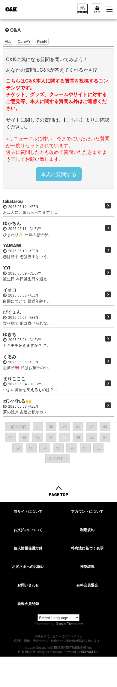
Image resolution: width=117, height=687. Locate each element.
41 (78, 426)
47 (51, 437)
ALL (8, 41)
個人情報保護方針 (28, 548)
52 (18, 448)
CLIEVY (24, 41)
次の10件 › (58, 458)
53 (31, 448)
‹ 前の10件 (17, 426)
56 (72, 448)
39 (51, 426)
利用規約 (87, 529)
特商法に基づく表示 (87, 548)
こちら (73, 119)
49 (78, 437)
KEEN (42, 41)
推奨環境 (87, 566)
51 (105, 437)
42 (91, 426)
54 (45, 448)
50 (91, 437)
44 (10, 437)
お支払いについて (28, 529)
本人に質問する (58, 174)
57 (85, 448)
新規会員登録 (28, 603)
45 (24, 437)
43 (105, 426)
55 (58, 448)
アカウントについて (87, 511)
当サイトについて (28, 511)
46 (37, 437)
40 (64, 426)
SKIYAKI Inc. (90, 652)
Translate (75, 623)
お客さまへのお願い (28, 566)
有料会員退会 (87, 585)
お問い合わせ (28, 585)
